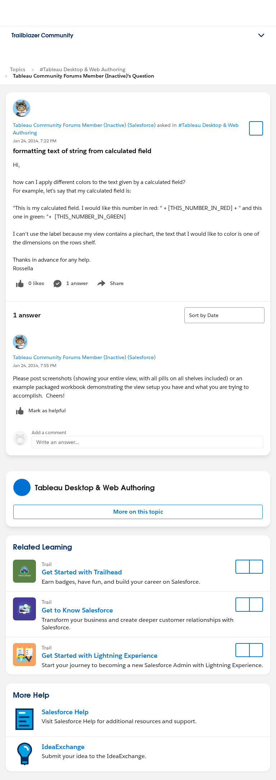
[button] (138, 512)
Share (109, 284)
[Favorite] (256, 128)
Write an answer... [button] (57, 442)
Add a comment (49, 433)
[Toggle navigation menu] (261, 35)
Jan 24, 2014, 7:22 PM (34, 141)
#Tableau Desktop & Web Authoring (82, 69)
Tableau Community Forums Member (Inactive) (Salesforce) (84, 125)
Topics (17, 69)
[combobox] (224, 315)
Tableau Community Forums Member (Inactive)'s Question (83, 76)
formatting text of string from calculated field (82, 151)
